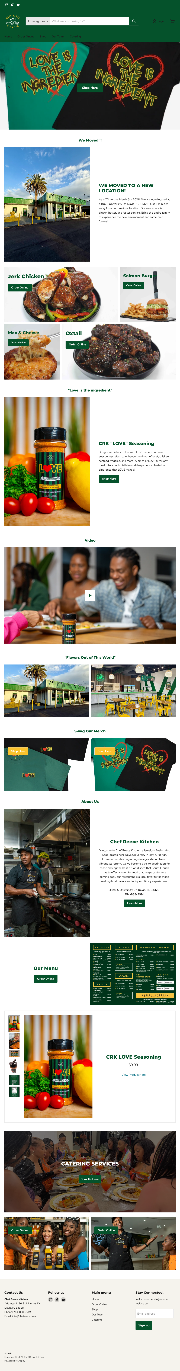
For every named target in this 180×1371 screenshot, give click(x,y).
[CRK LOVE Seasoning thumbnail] (14, 1024)
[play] (90, 595)
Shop (43, 36)
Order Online (25, 36)
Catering (75, 36)
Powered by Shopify (14, 1360)
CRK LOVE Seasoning (133, 1057)
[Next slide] (170, 85)
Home (8, 36)
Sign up (144, 1325)
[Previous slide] (9, 85)
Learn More (134, 903)
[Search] (134, 21)
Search (7, 1353)
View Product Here (134, 1074)
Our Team (58, 36)
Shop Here (64, 88)
